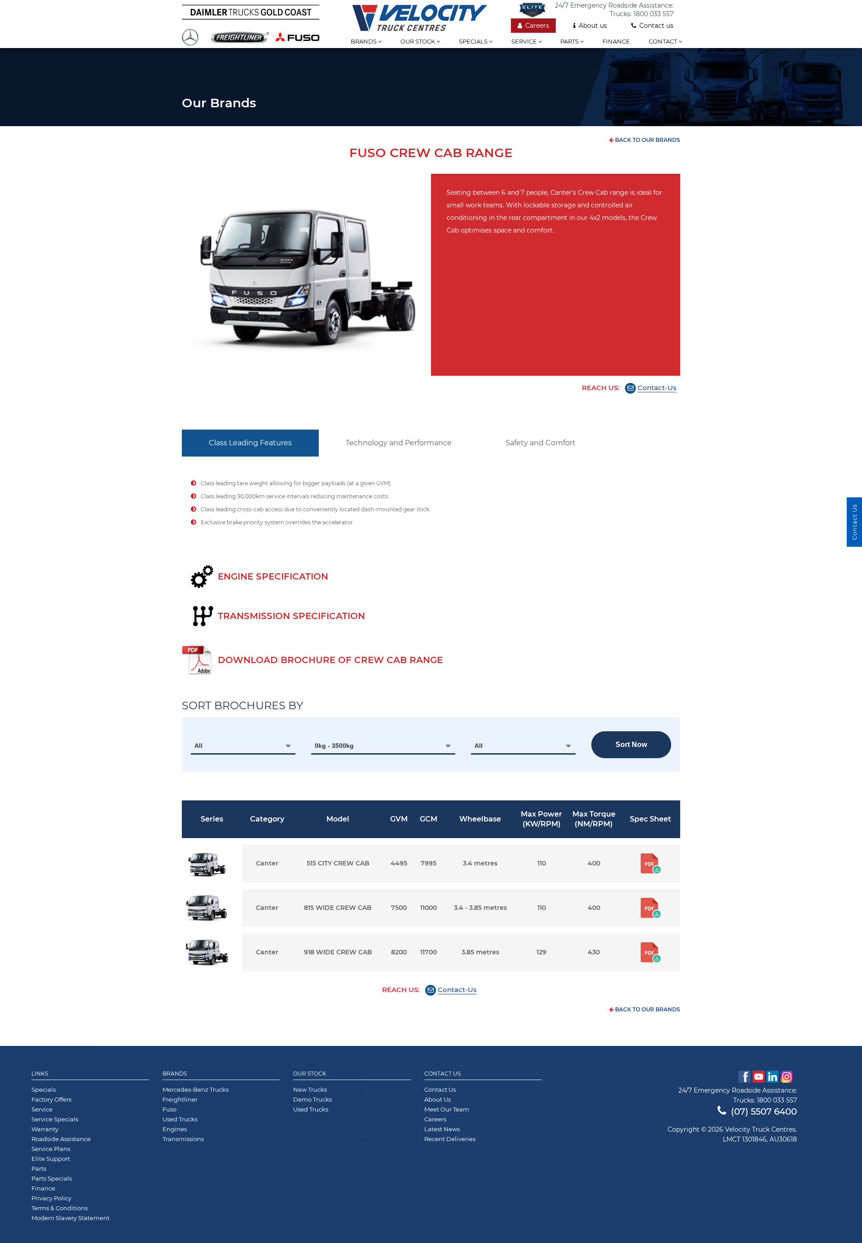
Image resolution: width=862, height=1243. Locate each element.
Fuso (169, 1109)
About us (593, 26)
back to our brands (647, 139)
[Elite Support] (537, 10)
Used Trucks (180, 1119)
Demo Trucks (312, 1099)
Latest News (442, 1129)
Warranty (44, 1129)
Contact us (656, 26)
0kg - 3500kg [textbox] (334, 745)
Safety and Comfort (541, 443)
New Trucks (310, 1089)
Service (524, 41)
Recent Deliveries (449, 1138)
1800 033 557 (653, 14)
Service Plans (50, 1148)
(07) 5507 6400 (764, 1111)
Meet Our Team (446, 1109)
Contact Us (442, 1074)
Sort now (631, 744)
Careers (537, 26)
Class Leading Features (250, 443)
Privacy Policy (51, 1198)
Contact (663, 41)
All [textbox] (198, 745)
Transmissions (183, 1138)
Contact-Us (657, 387)
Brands (364, 41)
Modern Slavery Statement (70, 1217)
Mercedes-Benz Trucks (196, 1089)
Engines (175, 1129)
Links (39, 1074)
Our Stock (309, 1074)
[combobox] (243, 746)
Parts (570, 41)
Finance (616, 41)
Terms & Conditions (59, 1208)
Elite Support (50, 1158)
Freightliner (180, 1099)
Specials (474, 41)
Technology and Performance (399, 443)
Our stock (418, 41)
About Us (437, 1099)
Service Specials (54, 1119)
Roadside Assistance (61, 1138)
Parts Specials (51, 1178)
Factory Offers (51, 1099)
